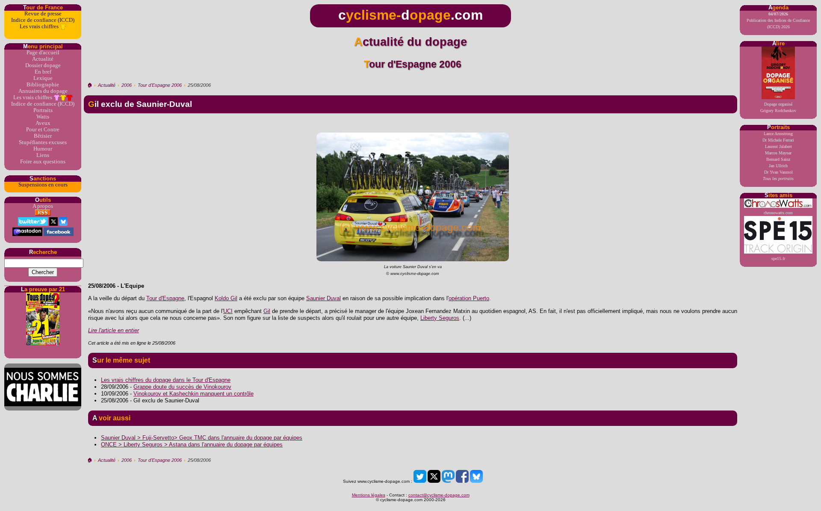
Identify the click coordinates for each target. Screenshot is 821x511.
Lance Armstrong (778, 133)
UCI (228, 311)
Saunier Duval (323, 298)
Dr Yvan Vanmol (778, 172)
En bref (43, 72)
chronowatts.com (778, 212)
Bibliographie (43, 85)
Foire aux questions (42, 162)
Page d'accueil (43, 53)
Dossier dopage (43, 65)
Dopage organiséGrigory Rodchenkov (778, 107)
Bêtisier (43, 136)
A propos (42, 206)
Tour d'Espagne (165, 298)
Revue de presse (43, 14)
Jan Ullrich (778, 165)
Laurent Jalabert (778, 146)
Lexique (43, 78)
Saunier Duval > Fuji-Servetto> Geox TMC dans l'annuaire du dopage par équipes (201, 437)
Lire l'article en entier (113, 330)
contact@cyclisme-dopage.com (439, 495)
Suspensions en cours (43, 185)
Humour (42, 149)
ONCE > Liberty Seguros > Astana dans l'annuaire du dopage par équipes (192, 444)
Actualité (42, 59)
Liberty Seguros (439, 318)
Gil (266, 311)
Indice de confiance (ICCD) (42, 20)
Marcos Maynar (778, 153)
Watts (42, 117)
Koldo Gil (226, 298)
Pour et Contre (42, 130)
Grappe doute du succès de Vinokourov (182, 387)
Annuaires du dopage (43, 91)
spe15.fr (778, 258)
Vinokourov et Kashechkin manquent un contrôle (193, 393)
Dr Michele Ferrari (778, 140)
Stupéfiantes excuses (43, 142)
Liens (42, 155)
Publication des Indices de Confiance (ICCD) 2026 (778, 20)
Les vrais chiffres (40, 27)
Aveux (42, 123)
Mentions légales (368, 495)
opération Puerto (469, 298)
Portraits (43, 110)
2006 (126, 85)
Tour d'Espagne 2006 (160, 85)
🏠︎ (89, 85)
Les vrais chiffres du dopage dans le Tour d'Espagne (165, 380)
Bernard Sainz (778, 159)
